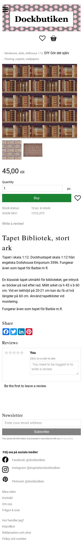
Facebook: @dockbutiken (28, 460)
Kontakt (7, 498)
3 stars (14, 353)
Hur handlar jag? (13, 520)
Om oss (7, 504)
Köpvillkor (8, 526)
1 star (6, 353)
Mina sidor (9, 492)
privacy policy (66, 438)
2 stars (10, 353)
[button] (44, 38)
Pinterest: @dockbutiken (28, 481)
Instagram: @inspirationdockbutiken (36, 468)
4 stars (18, 353)
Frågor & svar (11, 510)
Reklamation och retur (16, 533)
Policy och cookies (14, 539)
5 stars (22, 353)
